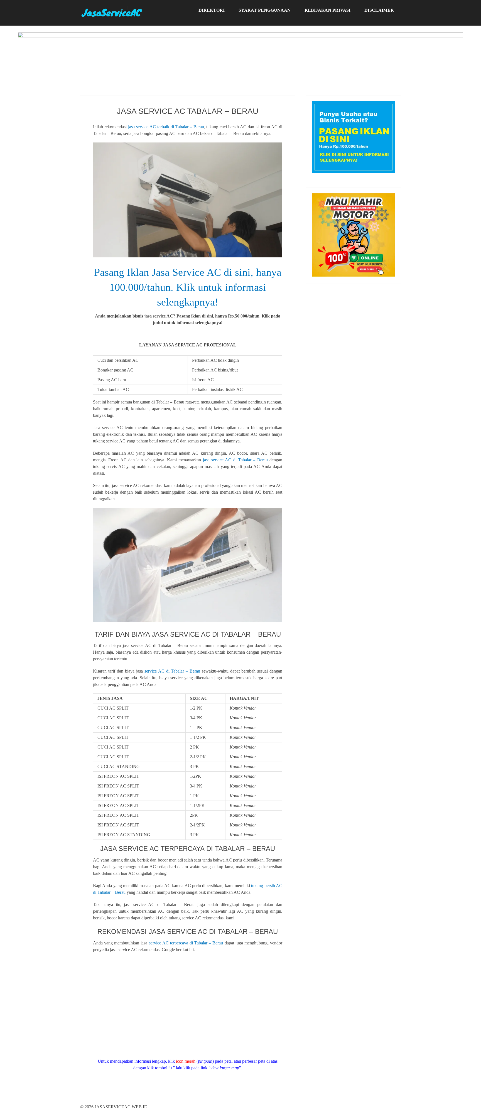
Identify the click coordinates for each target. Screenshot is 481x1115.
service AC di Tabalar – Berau (172, 671)
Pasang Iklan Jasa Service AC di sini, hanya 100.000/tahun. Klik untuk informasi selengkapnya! (187, 286)
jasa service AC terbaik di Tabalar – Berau (166, 126)
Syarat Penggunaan (265, 10)
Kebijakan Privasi (327, 10)
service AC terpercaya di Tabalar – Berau (186, 943)
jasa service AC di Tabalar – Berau (235, 459)
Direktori (211, 10)
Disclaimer (379, 10)
